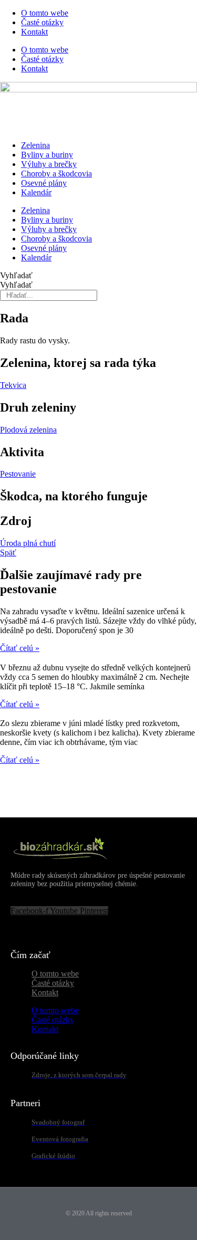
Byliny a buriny (47, 154)
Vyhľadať (16, 275)
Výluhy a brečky (49, 164)
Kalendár (36, 192)
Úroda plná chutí (28, 543)
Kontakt (34, 31)
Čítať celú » (19, 648)
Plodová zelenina (28, 429)
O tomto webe (44, 12)
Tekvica (13, 385)
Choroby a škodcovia (56, 173)
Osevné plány (44, 182)
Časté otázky (42, 22)
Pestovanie (18, 473)
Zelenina (35, 145)
